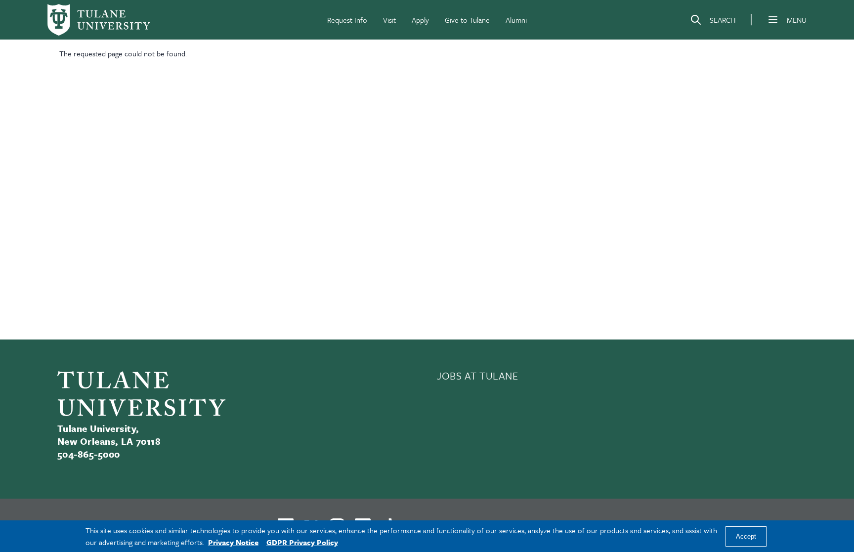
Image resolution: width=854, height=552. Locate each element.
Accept (746, 536)
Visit (389, 19)
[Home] (98, 20)
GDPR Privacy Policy (302, 542)
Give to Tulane (467, 19)
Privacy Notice (233, 542)
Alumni (516, 19)
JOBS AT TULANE (477, 375)
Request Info (347, 19)
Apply (420, 19)
